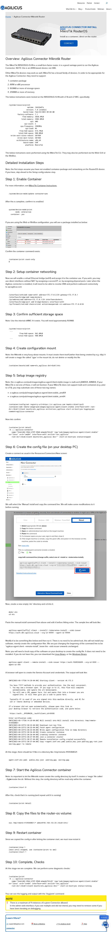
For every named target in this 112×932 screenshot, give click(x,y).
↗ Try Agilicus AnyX (63, 924)
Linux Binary (60, 654)
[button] (105, 925)
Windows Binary (79, 654)
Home (8, 17)
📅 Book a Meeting (38, 924)
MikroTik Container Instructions (43, 185)
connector (10, 928)
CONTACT (69, 43)
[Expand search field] (107, 3)
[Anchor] (89, 31)
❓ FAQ (84, 924)
